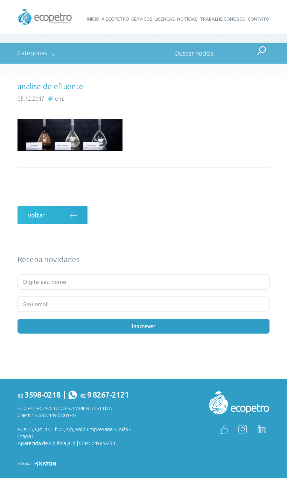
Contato (259, 18)
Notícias (187, 18)
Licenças (165, 18)
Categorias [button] (32, 52)
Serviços (142, 18)
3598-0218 (39, 394)
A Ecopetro (115, 18)
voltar (36, 215)
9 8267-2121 (104, 394)
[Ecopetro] (45, 16)
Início (93, 18)
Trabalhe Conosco (223, 18)
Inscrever (143, 326)
